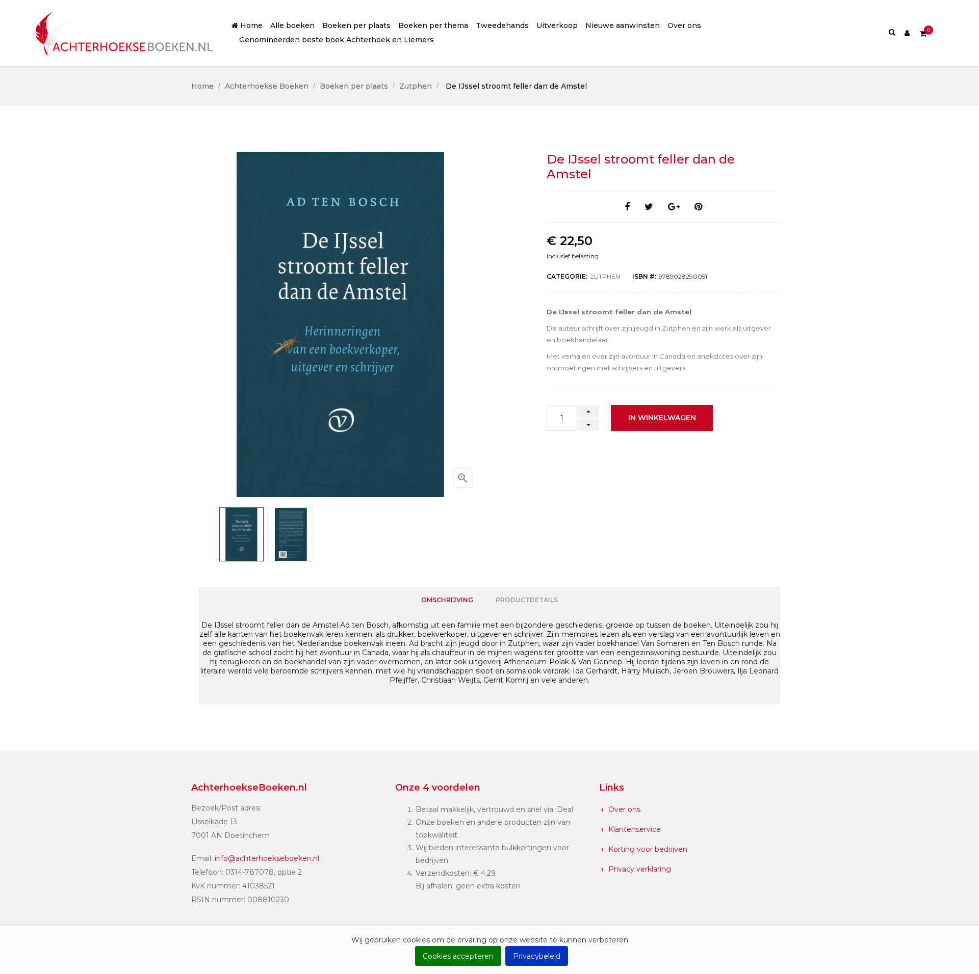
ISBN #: (644, 276)
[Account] (907, 32)
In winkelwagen (662, 417)
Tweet (649, 207)
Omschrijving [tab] (447, 600)
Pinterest (698, 207)
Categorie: (567, 276)
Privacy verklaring (639, 869)
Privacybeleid (536, 956)
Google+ (674, 207)
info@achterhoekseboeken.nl (267, 858)
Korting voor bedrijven (647, 849)
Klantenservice (634, 829)
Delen (627, 207)
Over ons (624, 809)
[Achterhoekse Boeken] (126, 33)
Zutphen (605, 276)
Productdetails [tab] (527, 600)
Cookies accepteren (458, 956)
